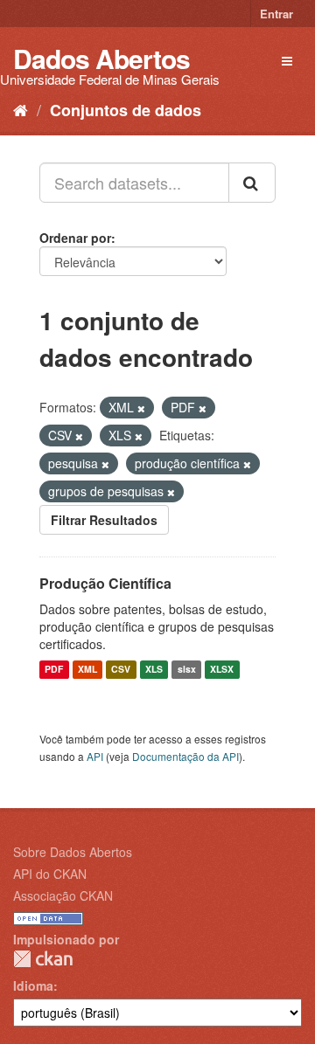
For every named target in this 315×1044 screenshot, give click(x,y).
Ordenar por (75, 237)
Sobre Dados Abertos (72, 852)
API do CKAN (50, 873)
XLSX (222, 669)
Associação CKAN (63, 895)
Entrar (276, 13)
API (95, 756)
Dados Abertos (101, 58)
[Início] (20, 109)
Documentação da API (185, 756)
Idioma (33, 985)
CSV (120, 669)
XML (87, 669)
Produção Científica (105, 583)
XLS (154, 669)
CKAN (43, 959)
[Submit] (252, 182)
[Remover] (141, 408)
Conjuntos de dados (125, 110)
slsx (187, 669)
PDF (54, 669)
